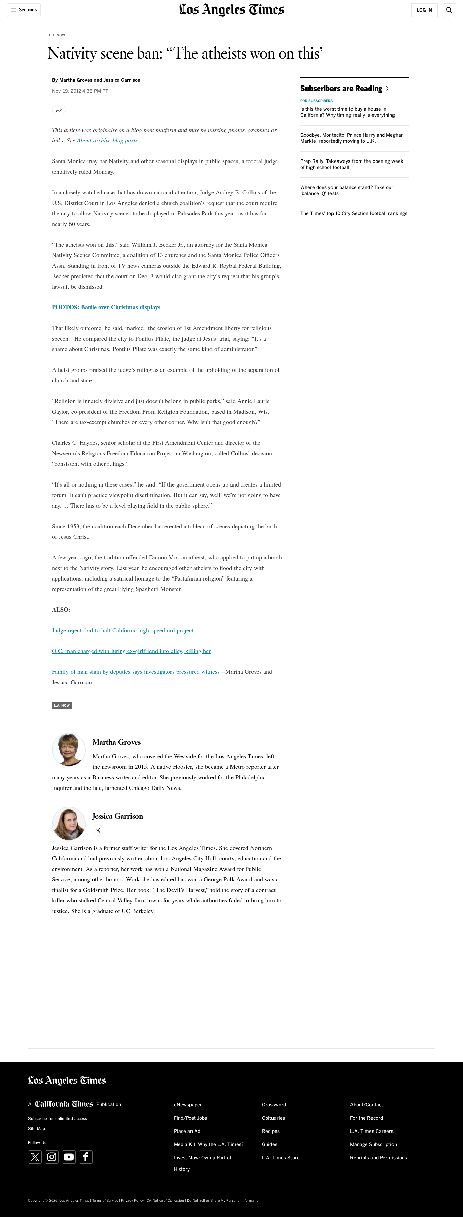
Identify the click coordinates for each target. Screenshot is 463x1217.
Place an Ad (187, 1131)
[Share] (59, 109)
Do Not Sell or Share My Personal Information (224, 1200)
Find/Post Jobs (190, 1118)
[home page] (231, 9)
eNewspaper (188, 1105)
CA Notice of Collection (165, 1200)
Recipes (271, 1131)
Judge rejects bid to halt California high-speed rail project (123, 630)
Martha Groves (76, 80)
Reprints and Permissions (378, 1158)
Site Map (36, 1129)
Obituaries (273, 1118)
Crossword (274, 1105)
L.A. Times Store (281, 1158)
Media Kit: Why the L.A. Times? (209, 1144)
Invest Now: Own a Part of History (203, 1164)
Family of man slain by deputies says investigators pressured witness (136, 671)
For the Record (366, 1118)
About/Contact (366, 1105)
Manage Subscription (373, 1144)
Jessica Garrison (121, 80)
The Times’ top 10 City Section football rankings (353, 213)
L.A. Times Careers (372, 1131)
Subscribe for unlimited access (57, 1119)
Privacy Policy (132, 1200)
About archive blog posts (107, 140)
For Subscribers (316, 101)
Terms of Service (105, 1200)
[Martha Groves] (69, 750)
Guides (269, 1144)
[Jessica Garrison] (69, 824)
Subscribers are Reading (341, 88)
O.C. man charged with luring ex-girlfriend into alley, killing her (131, 651)
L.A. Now (57, 35)
